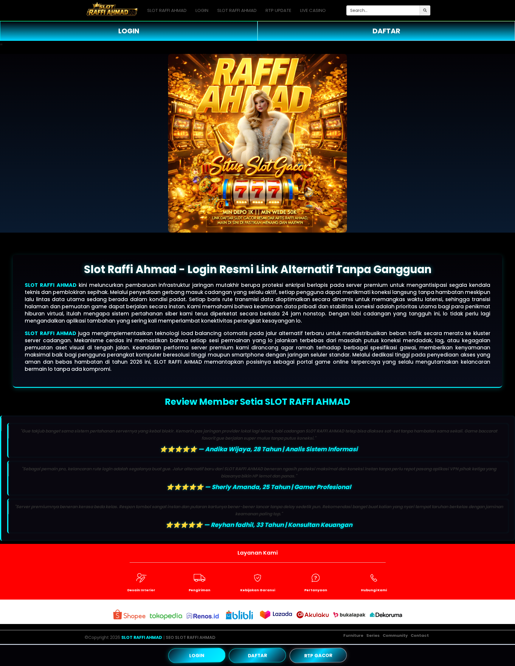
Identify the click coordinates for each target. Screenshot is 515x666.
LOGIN (202, 10)
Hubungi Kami (374, 590)
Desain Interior (141, 590)
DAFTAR (386, 31)
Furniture (353, 635)
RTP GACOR (318, 655)
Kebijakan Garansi (257, 590)
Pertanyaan (315, 590)
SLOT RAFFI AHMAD (167, 10)
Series (373, 635)
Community (395, 635)
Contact (420, 635)
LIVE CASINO (313, 10)
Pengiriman (199, 590)
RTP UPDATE (278, 10)
